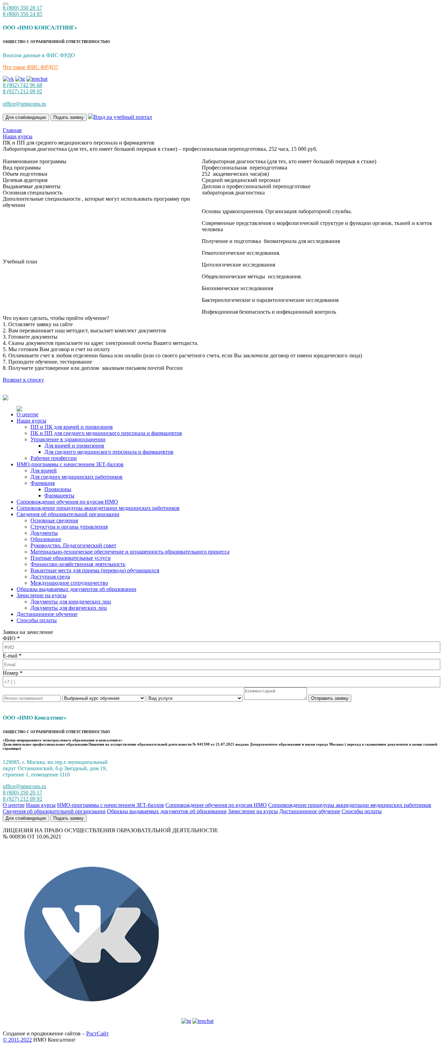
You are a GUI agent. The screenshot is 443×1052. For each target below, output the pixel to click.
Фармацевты (59, 495)
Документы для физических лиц (68, 608)
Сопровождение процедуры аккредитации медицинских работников (98, 508)
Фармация (42, 483)
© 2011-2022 (17, 1040)
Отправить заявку (330, 698)
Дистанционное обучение (47, 614)
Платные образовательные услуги (70, 558)
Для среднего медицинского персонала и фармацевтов (108, 452)
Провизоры (57, 489)
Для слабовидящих (26, 117)
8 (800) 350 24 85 (22, 14)
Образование (45, 539)
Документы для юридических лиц (70, 602)
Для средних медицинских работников (76, 477)
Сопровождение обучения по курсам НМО (67, 502)
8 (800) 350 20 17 (22, 8)
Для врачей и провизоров (74, 446)
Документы (44, 533)
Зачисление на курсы (41, 595)
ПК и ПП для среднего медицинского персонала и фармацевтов (106, 433)
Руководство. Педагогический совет (73, 545)
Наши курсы (31, 421)
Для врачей (43, 470)
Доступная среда (50, 577)
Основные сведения (54, 520)
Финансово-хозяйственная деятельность (77, 564)
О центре (27, 414)
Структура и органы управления (69, 527)
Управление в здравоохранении (68, 439)
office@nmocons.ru (24, 104)
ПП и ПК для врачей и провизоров (71, 427)
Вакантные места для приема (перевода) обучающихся (94, 570)
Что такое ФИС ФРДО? (30, 67)
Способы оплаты (37, 620)
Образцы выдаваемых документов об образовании (76, 589)
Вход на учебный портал (122, 117)
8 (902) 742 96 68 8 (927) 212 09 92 (22, 88)
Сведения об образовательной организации (68, 514)
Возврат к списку (23, 380)
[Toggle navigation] (5, 4)
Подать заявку (68, 117)
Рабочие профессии (53, 458)
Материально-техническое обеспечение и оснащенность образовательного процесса (129, 552)
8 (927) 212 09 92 (22, 799)
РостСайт (97, 1033)
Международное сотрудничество (69, 583)
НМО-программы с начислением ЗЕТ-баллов (70, 464)
